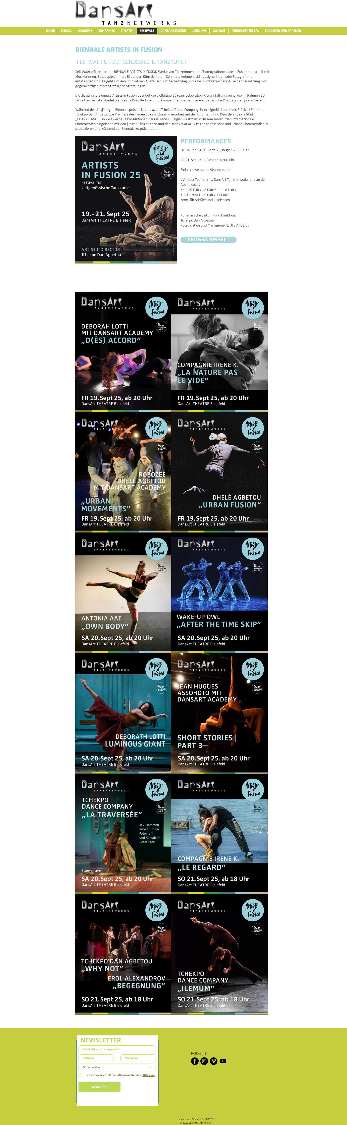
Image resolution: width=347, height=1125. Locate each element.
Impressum (184, 1119)
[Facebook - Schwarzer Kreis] (195, 1061)
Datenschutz (198, 1119)
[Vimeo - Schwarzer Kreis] (213, 1061)
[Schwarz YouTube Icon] (223, 1061)
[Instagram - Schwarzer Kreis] (204, 1061)
